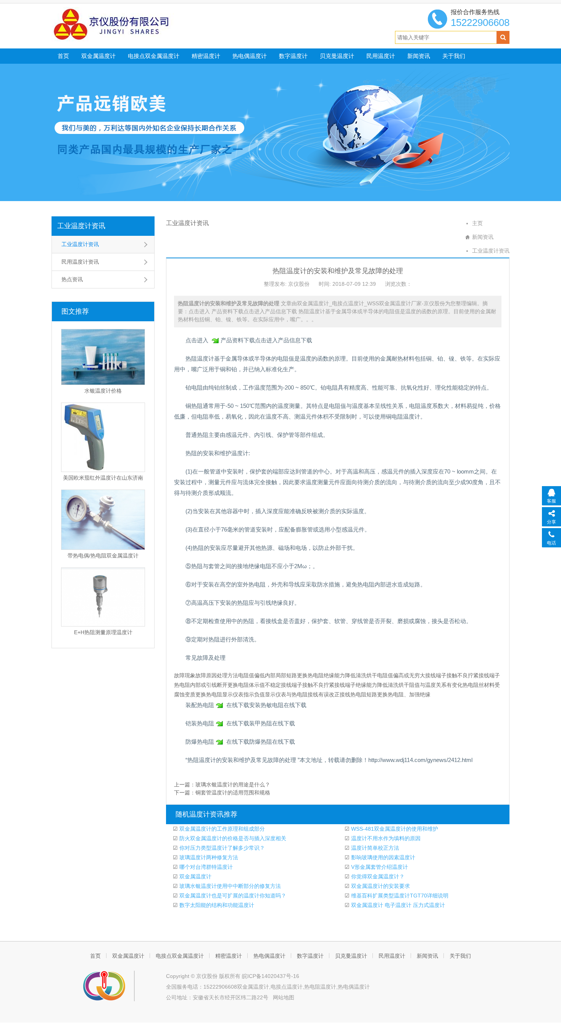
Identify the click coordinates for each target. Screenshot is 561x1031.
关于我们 (453, 56)
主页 (477, 223)
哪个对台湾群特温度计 (205, 867)
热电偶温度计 (249, 56)
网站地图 (283, 997)
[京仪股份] (128, 24)
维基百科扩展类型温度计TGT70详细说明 (399, 895)
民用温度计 (380, 56)
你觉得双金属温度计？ (377, 876)
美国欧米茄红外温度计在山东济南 (103, 478)
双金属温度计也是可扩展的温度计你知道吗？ (232, 895)
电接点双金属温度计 (153, 56)
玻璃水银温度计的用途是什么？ (232, 784)
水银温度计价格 (103, 391)
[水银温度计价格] (103, 357)
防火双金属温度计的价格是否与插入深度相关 (232, 838)
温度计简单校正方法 (374, 848)
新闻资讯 (418, 56)
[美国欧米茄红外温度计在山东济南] (103, 437)
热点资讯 (72, 279)
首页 (63, 56)
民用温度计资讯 (80, 262)
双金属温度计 (98, 56)
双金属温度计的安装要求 (380, 886)
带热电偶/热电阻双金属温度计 (103, 556)
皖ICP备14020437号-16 (270, 976)
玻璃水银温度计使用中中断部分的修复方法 (229, 886)
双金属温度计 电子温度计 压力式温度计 (397, 905)
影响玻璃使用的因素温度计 (382, 857)
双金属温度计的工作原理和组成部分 (221, 829)
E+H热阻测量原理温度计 (103, 632)
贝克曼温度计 (337, 56)
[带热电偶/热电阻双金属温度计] (103, 519)
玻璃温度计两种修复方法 (208, 857)
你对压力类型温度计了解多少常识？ (221, 848)
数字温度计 (293, 56)
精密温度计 (206, 56)
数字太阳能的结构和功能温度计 (216, 905)
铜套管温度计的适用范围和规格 (232, 792)
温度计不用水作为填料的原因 (385, 838)
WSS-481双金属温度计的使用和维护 (394, 829)
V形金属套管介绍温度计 (379, 867)
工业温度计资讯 (81, 226)
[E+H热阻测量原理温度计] (103, 597)
